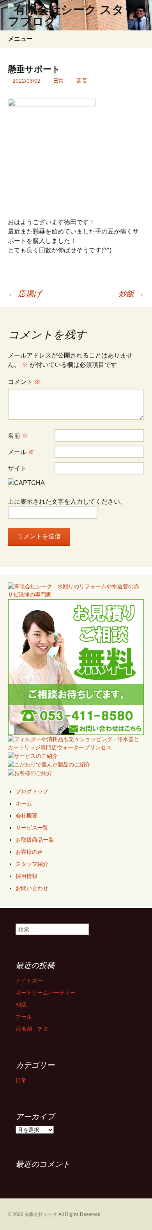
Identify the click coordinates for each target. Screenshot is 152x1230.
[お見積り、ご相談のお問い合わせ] (76, 667)
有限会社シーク (41, 1214)
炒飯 (131, 293)
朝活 (21, 1005)
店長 (81, 81)
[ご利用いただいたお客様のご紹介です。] (30, 773)
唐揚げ (24, 293)
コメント (24, 382)
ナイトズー (29, 980)
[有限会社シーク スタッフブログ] (76, 15)
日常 (58, 81)
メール (21, 452)
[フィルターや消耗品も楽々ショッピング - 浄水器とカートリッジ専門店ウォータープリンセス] (76, 743)
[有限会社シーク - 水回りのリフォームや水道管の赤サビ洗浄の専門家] (76, 590)
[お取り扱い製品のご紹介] (49, 764)
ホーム (24, 803)
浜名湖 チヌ (32, 1029)
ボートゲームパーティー (46, 992)
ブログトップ (32, 791)
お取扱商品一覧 (35, 840)
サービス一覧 (32, 828)
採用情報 (26, 876)
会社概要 (26, 815)
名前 (18, 435)
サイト (17, 468)
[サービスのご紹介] (33, 755)
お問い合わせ (32, 888)
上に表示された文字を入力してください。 (67, 501)
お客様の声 (29, 852)
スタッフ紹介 (32, 864)
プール (24, 1017)
